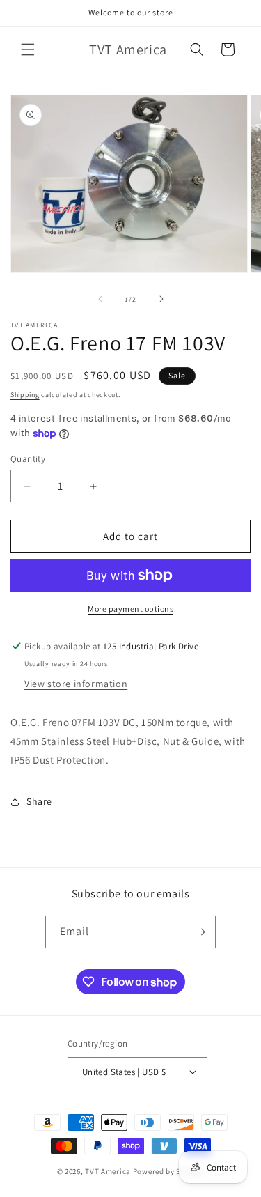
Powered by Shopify (169, 1171)
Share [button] (39, 801)
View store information (75, 683)
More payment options (130, 608)
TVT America (108, 1171)
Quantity (27, 459)
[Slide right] (161, 299)
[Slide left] (100, 299)
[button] (28, 49)
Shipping (25, 394)
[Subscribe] (199, 932)
